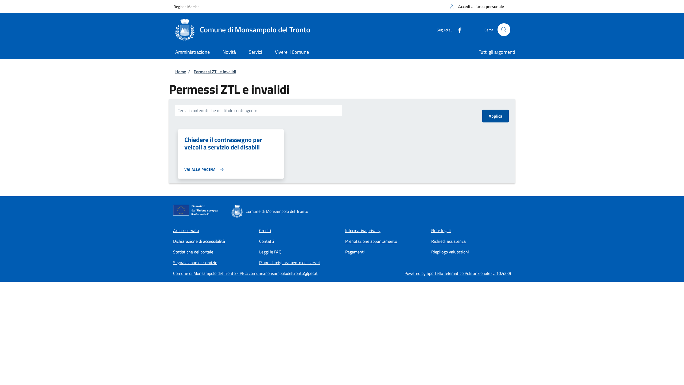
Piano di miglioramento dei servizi (289, 262)
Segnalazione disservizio (195, 262)
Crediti (265, 230)
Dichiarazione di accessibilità (199, 241)
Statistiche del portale (193, 252)
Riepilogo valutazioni (450, 252)
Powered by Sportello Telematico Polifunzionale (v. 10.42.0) (458, 273)
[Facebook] (457, 29)
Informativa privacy (362, 230)
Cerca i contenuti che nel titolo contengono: (216, 110)
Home (180, 71)
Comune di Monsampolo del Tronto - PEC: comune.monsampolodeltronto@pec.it (245, 273)
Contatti (266, 241)
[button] (476, 6)
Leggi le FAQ (270, 252)
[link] (205, 169)
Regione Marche (186, 6)
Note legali (441, 230)
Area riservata (186, 230)
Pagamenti (355, 252)
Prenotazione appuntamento (371, 241)
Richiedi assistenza (448, 241)
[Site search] (504, 29)
